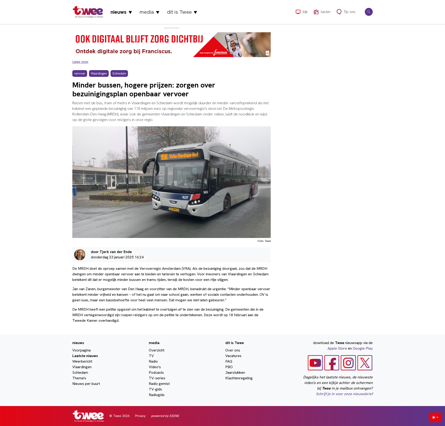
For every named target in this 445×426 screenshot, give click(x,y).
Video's (155, 366)
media (149, 12)
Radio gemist (159, 383)
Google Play (363, 348)
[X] (365, 362)
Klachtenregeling (239, 378)
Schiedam (80, 372)
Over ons (232, 350)
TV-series (157, 378)
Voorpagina (81, 350)
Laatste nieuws (85, 355)
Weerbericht (82, 361)
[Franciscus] (171, 44)
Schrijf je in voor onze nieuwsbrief (344, 393)
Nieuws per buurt (86, 383)
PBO (229, 366)
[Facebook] (332, 362)
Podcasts (156, 372)
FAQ (228, 361)
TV (151, 355)
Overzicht (156, 350)
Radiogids (157, 394)
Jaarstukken (235, 372)
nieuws (121, 12)
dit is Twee (182, 12)
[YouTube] (315, 362)
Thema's (79, 378)
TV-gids (155, 389)
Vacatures (233, 355)
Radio (153, 361)
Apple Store (337, 348)
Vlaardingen (82, 366)
